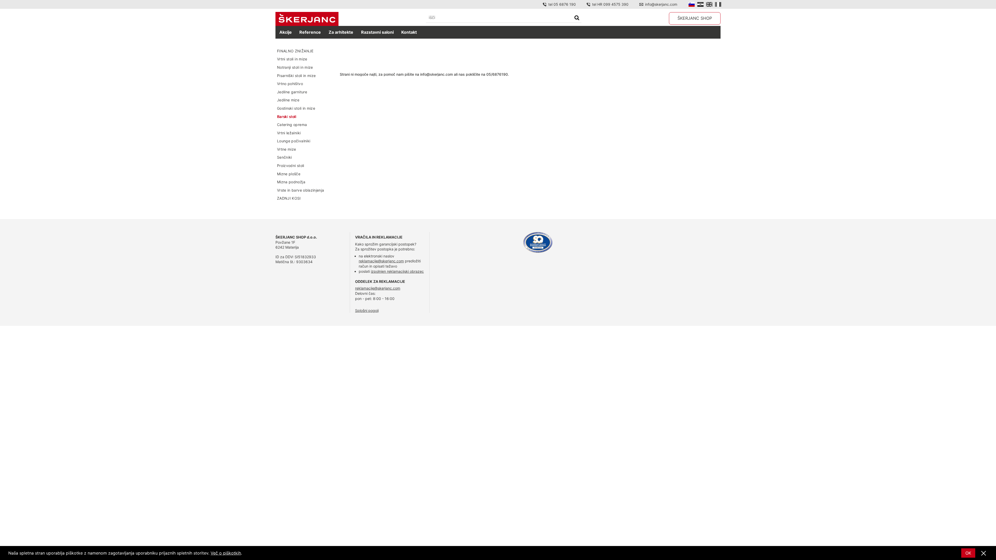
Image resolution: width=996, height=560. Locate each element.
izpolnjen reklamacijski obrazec (397, 271)
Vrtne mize (286, 149)
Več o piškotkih (226, 553)
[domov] (306, 19)
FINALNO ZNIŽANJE (295, 51)
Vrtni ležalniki (289, 133)
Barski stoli (286, 116)
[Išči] (577, 18)
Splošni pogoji (367, 310)
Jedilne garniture (292, 92)
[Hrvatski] (700, 4)
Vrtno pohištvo (290, 83)
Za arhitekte (341, 32)
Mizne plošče (288, 174)
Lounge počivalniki (293, 141)
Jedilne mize (288, 100)
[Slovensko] (691, 4)
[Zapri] (983, 553)
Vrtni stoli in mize (292, 59)
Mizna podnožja (291, 182)
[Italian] (718, 4)
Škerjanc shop (694, 18)
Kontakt (409, 32)
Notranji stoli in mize (295, 67)
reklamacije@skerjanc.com (381, 261)
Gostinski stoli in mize (296, 108)
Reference (310, 32)
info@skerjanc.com (661, 4)
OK (968, 553)
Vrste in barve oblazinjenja (300, 190)
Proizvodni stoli (290, 165)
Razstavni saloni (377, 32)
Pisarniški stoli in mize (296, 75)
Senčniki (284, 157)
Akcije (285, 32)
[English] (709, 4)
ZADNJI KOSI (289, 198)
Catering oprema (292, 124)
